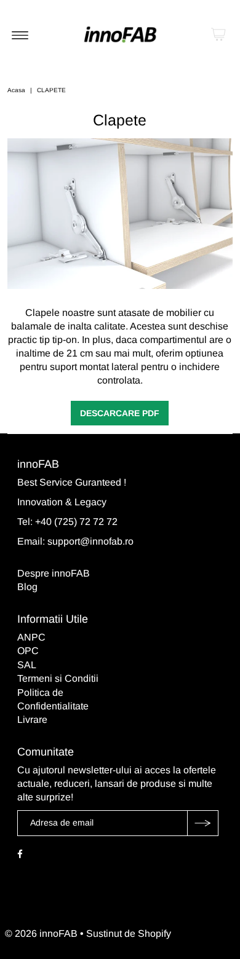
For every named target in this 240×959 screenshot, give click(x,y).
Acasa (16, 90)
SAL (26, 665)
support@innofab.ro (90, 541)
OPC (28, 650)
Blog (27, 587)
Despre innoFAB (53, 573)
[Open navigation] (20, 34)
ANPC (31, 637)
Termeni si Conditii (57, 678)
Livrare (32, 719)
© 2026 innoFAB (41, 933)
